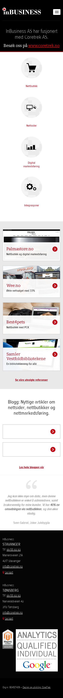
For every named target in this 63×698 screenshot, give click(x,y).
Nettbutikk (31, 86)
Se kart (9, 572)
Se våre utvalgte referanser (31, 380)
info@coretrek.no (13, 566)
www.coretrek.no (44, 45)
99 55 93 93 (14, 550)
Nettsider (31, 125)
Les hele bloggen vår (31, 467)
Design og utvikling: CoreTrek (37, 687)
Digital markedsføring (31, 164)
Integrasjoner (31, 205)
